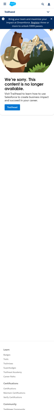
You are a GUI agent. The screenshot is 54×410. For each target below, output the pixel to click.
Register (35, 22)
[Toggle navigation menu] (48, 12)
